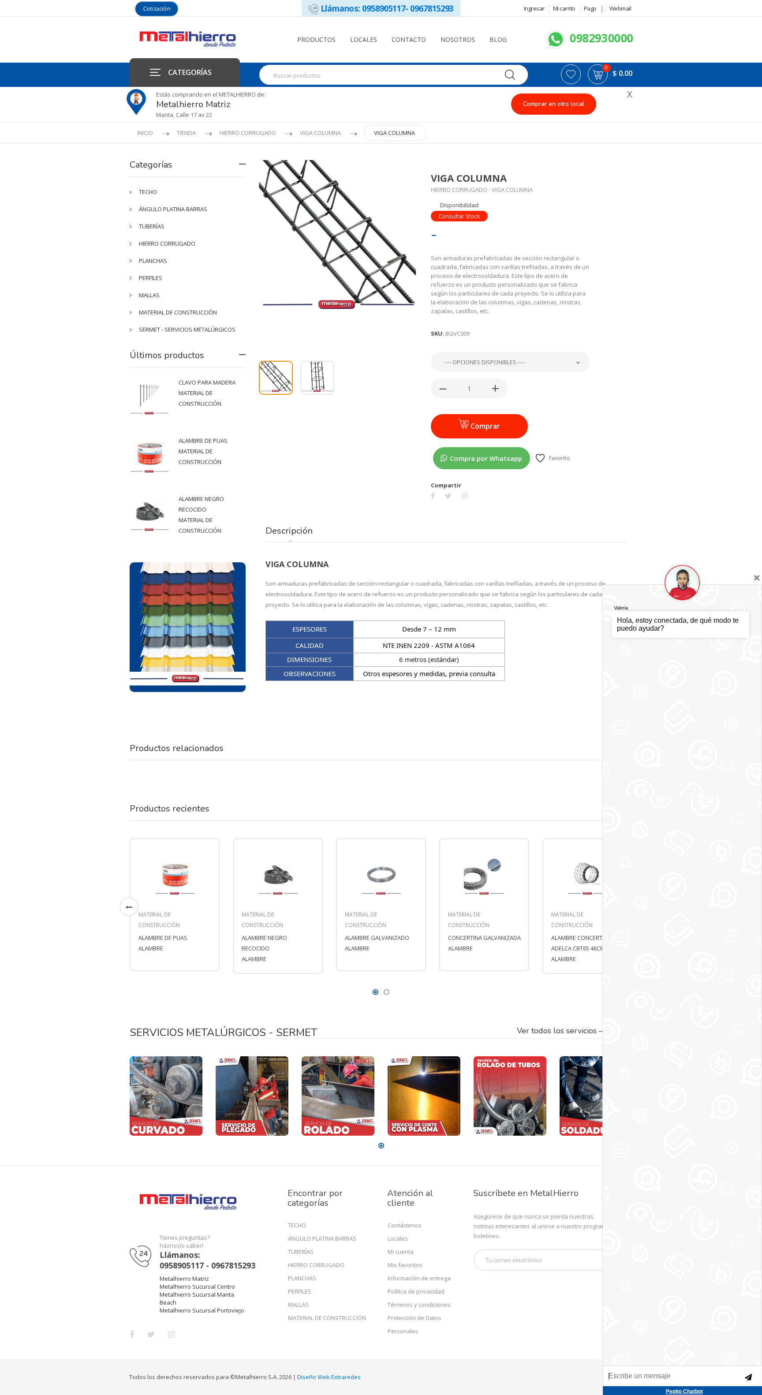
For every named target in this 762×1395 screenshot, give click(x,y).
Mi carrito (564, 8)
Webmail (620, 8)
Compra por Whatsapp (485, 458)
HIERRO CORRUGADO (248, 133)
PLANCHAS (153, 261)
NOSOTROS (458, 40)
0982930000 (599, 37)
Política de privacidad (416, 1291)
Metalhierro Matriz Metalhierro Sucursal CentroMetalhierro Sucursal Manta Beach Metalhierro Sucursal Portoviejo (202, 1294)
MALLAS (149, 295)
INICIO (145, 133)
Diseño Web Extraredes (329, 1377)
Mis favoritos (405, 1265)
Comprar (484, 426)
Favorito (559, 458)
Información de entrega (419, 1278)
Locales (398, 1238)
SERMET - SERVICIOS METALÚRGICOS (187, 329)
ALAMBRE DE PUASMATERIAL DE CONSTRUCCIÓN (203, 451)
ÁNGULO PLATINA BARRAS (173, 209)
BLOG (498, 40)
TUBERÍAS (151, 226)
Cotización (156, 8)
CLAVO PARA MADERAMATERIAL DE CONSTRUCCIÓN (207, 393)
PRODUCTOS (316, 40)
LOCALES (363, 40)
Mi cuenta (401, 1252)
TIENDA (186, 133)
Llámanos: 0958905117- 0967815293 (386, 8)
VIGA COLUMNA (320, 133)
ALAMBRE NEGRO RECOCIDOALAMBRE (264, 948)
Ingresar (534, 8)
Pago (590, 8)
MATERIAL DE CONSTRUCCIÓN (178, 312)
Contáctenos (405, 1225)
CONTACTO (409, 40)
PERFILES (150, 278)
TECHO (148, 192)
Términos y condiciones (419, 1305)
